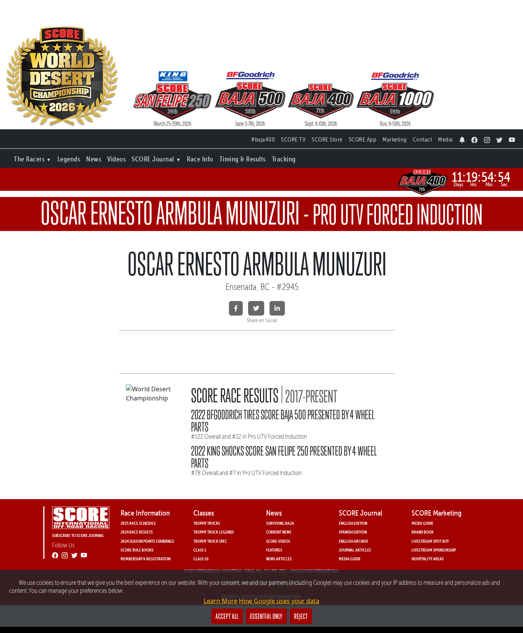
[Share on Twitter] (256, 308)
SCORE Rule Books (137, 550)
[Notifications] (462, 138)
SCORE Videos (278, 541)
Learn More (220, 601)
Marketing (394, 139)
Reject (301, 616)
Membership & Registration (145, 558)
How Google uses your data (279, 601)
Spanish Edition (353, 532)
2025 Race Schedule (138, 523)
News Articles (279, 558)
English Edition (353, 523)
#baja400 (263, 139)
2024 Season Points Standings (147, 541)
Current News (278, 532)
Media (445, 139)
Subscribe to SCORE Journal (78, 535)
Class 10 (201, 558)
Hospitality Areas (428, 558)
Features (274, 550)
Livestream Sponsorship (434, 550)
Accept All (227, 616)
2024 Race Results (137, 532)
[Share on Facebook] (236, 308)
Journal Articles (355, 550)
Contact (422, 139)
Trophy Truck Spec (210, 541)
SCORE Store (327, 139)
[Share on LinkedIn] (277, 308)
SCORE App (363, 139)
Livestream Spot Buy (430, 541)
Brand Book (423, 532)
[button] (32, 157)
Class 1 (199, 550)
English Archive (353, 541)
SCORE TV (293, 139)
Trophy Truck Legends (213, 532)
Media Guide (350, 558)
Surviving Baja (280, 523)
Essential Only (266, 616)
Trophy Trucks (206, 523)
